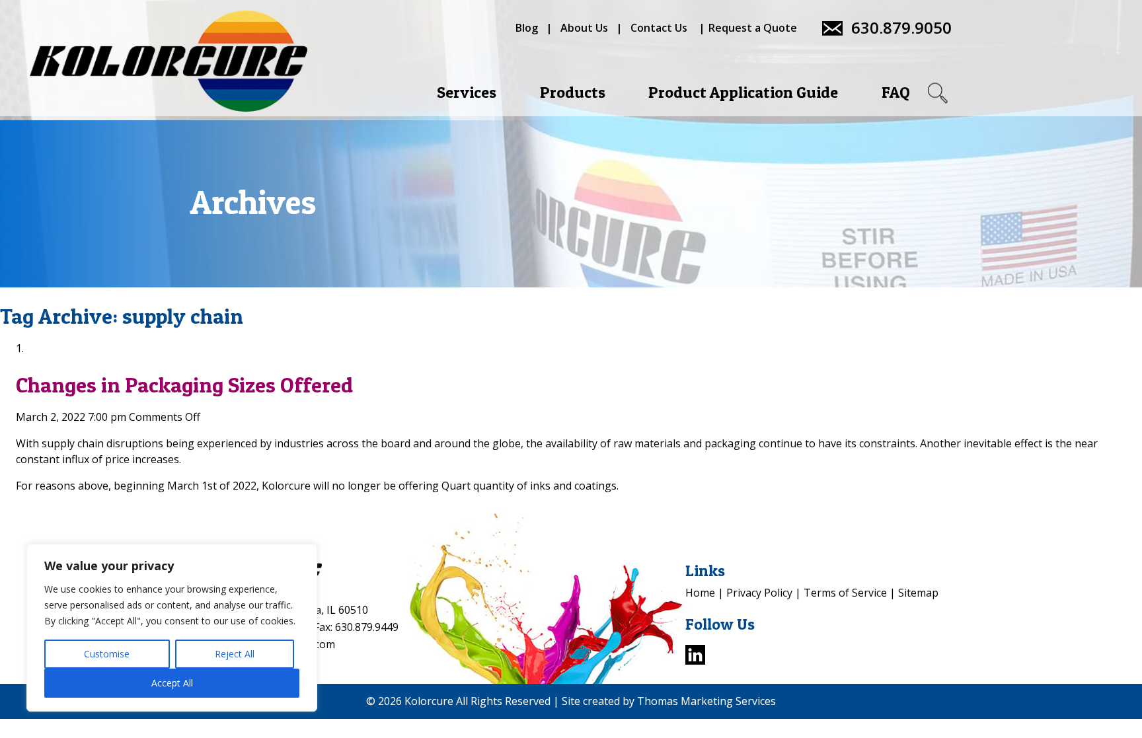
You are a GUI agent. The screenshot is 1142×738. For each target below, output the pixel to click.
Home (700, 592)
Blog (526, 27)
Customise (107, 653)
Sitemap (918, 592)
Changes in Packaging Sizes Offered (184, 385)
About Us (584, 27)
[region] (171, 628)
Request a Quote (752, 27)
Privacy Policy (759, 592)
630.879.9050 (901, 28)
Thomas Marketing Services (706, 701)
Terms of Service (845, 592)
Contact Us (658, 27)
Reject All (234, 653)
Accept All (172, 683)
